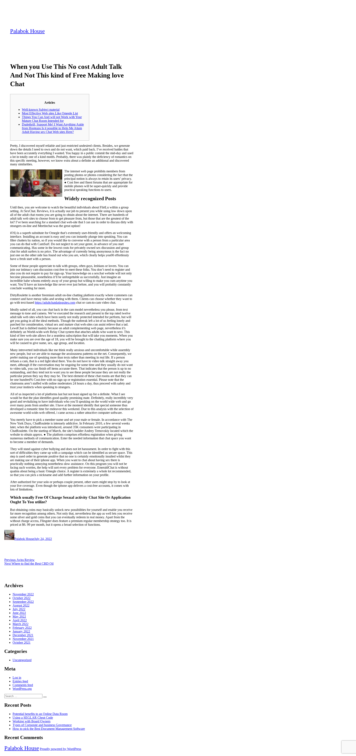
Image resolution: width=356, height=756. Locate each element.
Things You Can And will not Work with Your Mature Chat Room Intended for (52, 118)
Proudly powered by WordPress (60, 749)
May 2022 (19, 616)
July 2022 (19, 609)
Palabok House (27, 31)
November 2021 (23, 639)
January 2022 (21, 631)
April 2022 (20, 620)
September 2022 (23, 601)
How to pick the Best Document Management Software (49, 728)
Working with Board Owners (31, 721)
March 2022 (20, 624)
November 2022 (23, 594)
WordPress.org (22, 688)
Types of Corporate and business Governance (42, 725)
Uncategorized (22, 660)
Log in (17, 677)
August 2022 (21, 605)
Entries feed (20, 681)
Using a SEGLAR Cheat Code (33, 717)
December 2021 (23, 635)
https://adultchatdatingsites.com (55, 302)
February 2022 (22, 627)
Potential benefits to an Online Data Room (40, 714)
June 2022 (19, 613)
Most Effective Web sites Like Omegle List (50, 113)
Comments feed (23, 685)
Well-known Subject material (41, 109)
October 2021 (21, 642)
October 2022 (21, 598)
